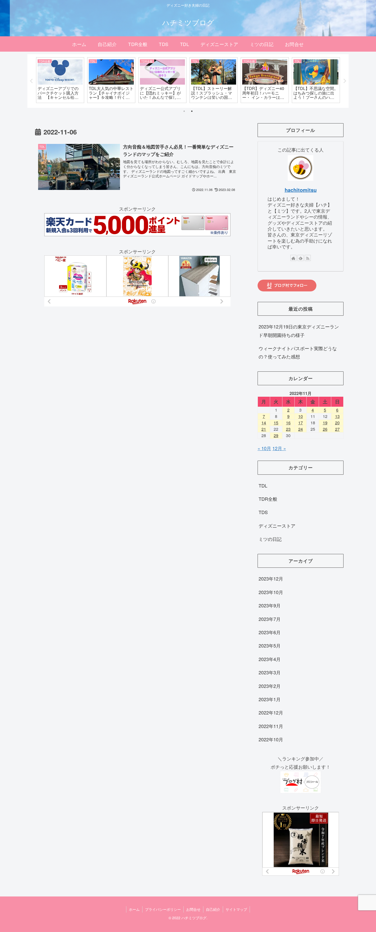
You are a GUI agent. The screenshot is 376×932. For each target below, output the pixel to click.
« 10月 (264, 448)
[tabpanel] (60, 80)
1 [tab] (184, 111)
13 (337, 416)
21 (263, 429)
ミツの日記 (270, 539)
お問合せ (193, 909)
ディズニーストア (277, 525)
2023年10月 (271, 592)
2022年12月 (271, 712)
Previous (31, 81)
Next (344, 81)
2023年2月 (270, 686)
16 (288, 423)
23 (288, 429)
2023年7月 (270, 619)
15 (276, 423)
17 (300, 423)
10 (300, 416)
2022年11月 (271, 726)
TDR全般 (268, 498)
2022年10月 (271, 739)
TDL (263, 485)
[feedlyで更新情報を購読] (300, 258)
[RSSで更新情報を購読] (308, 258)
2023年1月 (270, 699)
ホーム (134, 909)
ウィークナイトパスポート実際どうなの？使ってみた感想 (298, 352)
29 (276, 435)
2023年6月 (270, 632)
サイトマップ (236, 909)
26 (325, 429)
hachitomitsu (301, 190)
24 (300, 429)
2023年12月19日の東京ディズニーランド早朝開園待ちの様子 (299, 330)
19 (325, 423)
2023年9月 (270, 605)
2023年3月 (270, 672)
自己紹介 (213, 909)
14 (263, 423)
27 (337, 429)
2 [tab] (191, 111)
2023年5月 (270, 645)
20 (337, 423)
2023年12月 (271, 578)
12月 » (279, 448)
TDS (263, 512)
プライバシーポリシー (163, 909)
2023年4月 (270, 659)
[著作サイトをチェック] (293, 258)
